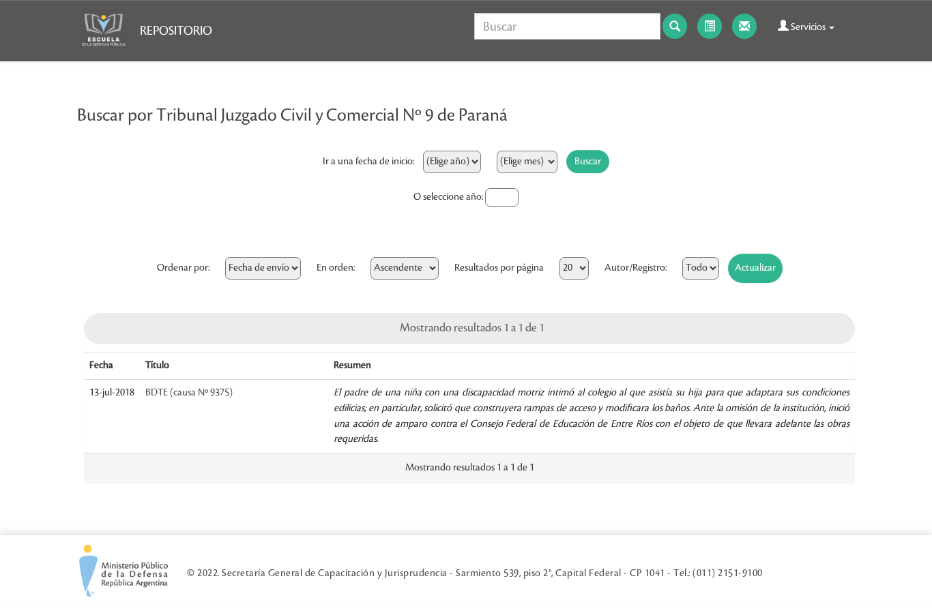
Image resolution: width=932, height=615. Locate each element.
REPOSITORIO (176, 31)
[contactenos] (744, 26)
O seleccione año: (448, 197)
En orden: (336, 267)
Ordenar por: (183, 267)
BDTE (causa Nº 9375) (189, 392)
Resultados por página (499, 267)
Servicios (808, 27)
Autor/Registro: (636, 267)
